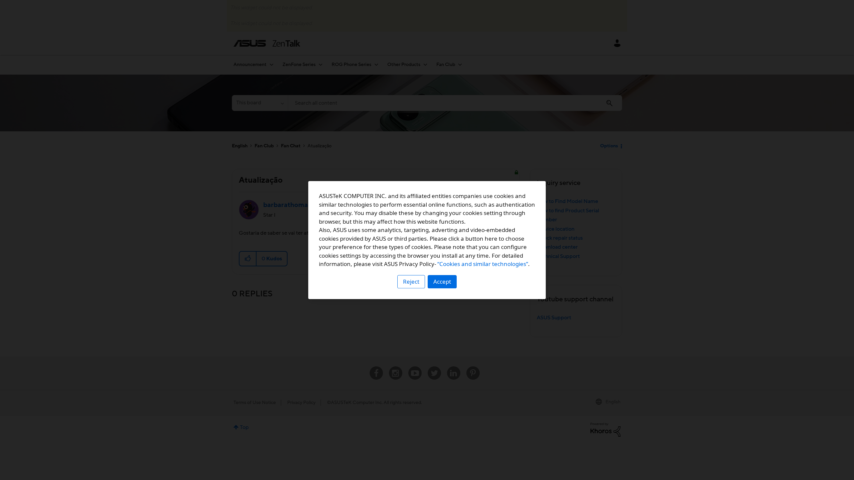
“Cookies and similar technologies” (482, 264)
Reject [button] (411, 281)
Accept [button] (442, 281)
